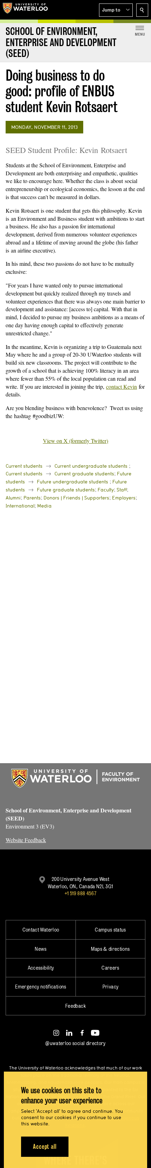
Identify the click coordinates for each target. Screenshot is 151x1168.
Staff (122, 489)
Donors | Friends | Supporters (76, 498)
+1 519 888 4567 (80, 893)
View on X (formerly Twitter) (75, 440)
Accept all (45, 1146)
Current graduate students (84, 473)
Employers (124, 498)
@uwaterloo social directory (75, 1043)
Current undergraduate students (90, 466)
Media (44, 506)
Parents (32, 498)
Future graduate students (66, 489)
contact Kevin (121, 386)
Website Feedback (26, 840)
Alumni (13, 498)
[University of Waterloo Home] (25, 10)
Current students (24, 466)
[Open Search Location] (142, 10)
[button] (115, 10)
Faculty (106, 489)
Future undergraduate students (72, 481)
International (20, 506)
